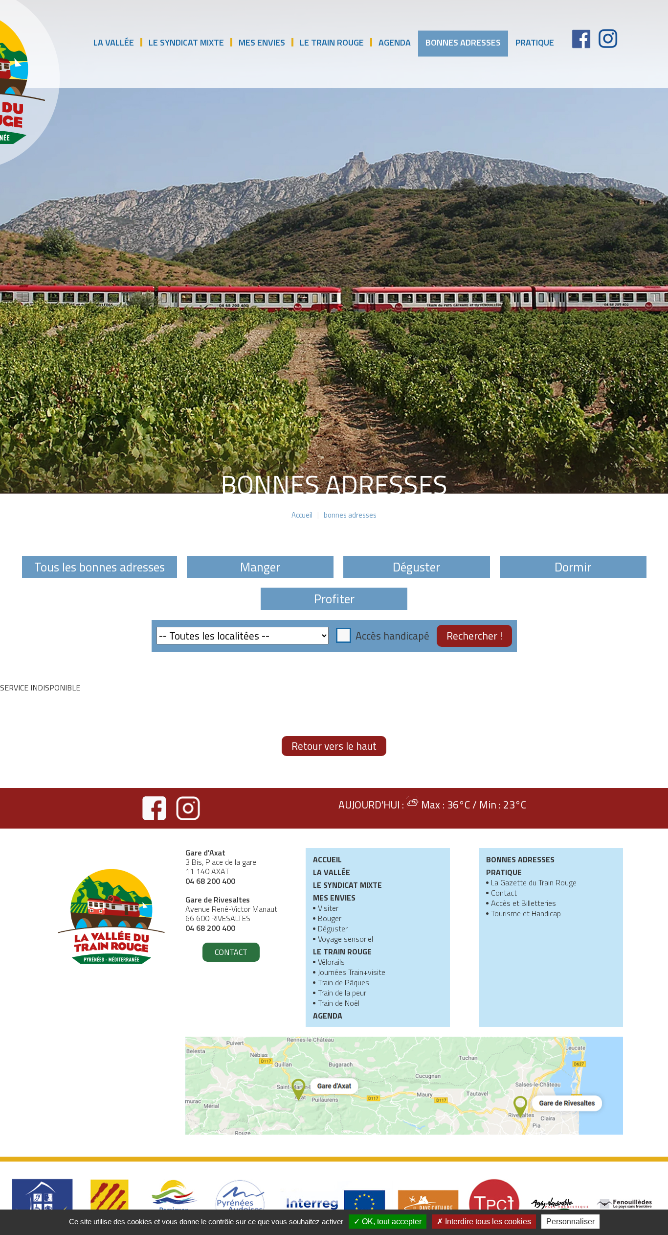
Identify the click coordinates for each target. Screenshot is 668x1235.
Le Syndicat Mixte (186, 42)
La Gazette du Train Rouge (534, 883)
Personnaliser (570, 1221)
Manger (260, 566)
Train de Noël (338, 1004)
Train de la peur (342, 993)
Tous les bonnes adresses (99, 566)
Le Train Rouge (332, 42)
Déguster (416, 566)
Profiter (334, 598)
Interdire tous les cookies (487, 1221)
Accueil (301, 515)
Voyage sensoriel (345, 940)
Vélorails (331, 963)
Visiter (328, 909)
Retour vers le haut (334, 746)
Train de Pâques (343, 983)
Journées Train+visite (351, 973)
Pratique (534, 42)
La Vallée (113, 42)
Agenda (395, 42)
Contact (231, 952)
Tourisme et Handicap (526, 914)
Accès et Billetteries (523, 904)
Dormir (573, 566)
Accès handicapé (392, 635)
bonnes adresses (463, 42)
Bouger (329, 919)
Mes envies (262, 42)
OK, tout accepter (391, 1221)
